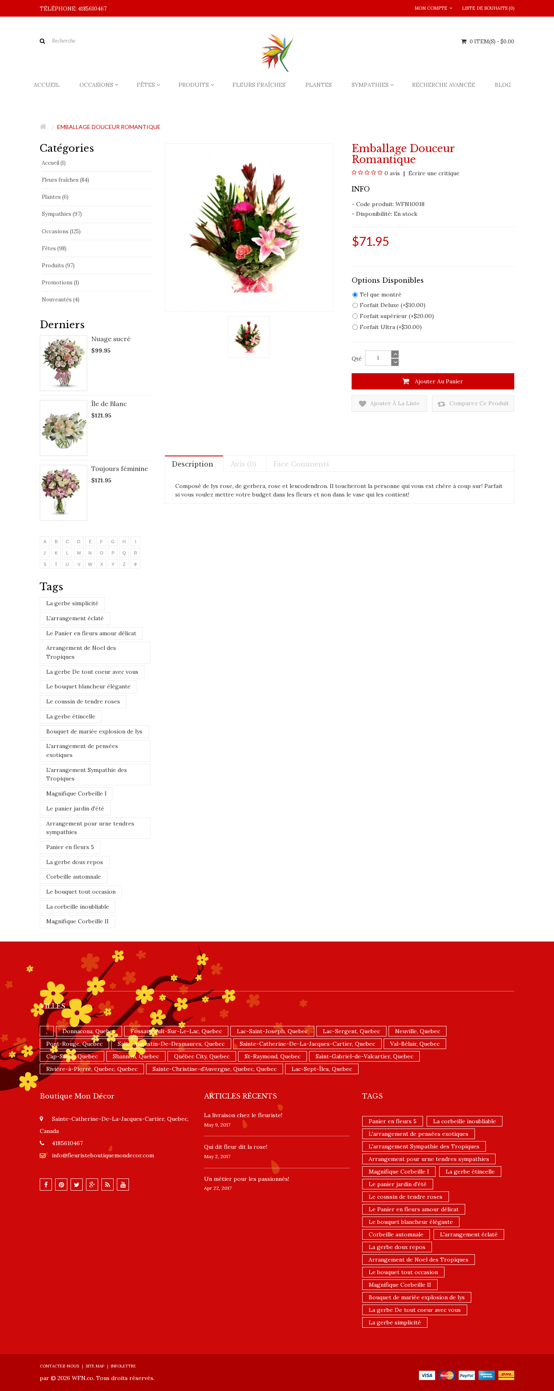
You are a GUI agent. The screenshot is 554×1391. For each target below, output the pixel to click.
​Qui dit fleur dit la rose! (235, 1146)
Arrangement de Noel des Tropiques (81, 652)
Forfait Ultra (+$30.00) (391, 327)
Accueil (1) (54, 162)
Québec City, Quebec (202, 1056)
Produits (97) (58, 265)
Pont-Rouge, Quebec (74, 1043)
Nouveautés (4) (60, 299)
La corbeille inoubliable (77, 906)
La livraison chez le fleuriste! (243, 1115)
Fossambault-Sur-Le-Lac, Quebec (176, 1031)
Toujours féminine (119, 468)
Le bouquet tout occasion (81, 891)
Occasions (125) (61, 231)
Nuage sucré (111, 338)
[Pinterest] (61, 1184)
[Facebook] (46, 1184)
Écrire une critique (433, 173)
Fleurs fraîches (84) (65, 179)
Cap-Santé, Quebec (72, 1056)
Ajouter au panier (438, 381)
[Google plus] (92, 1184)
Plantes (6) (55, 196)
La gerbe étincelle (70, 716)
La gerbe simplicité (72, 603)
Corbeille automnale (73, 876)
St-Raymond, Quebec (273, 1056)
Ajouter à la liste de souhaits (394, 406)
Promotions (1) (60, 282)
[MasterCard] (447, 1374)
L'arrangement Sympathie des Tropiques (86, 774)
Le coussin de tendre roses (83, 701)
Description (192, 464)
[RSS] (107, 1184)
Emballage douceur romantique (109, 126)
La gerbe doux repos (74, 862)
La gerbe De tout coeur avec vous (92, 671)
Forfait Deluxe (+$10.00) (392, 305)
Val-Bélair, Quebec (415, 1043)
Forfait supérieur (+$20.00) (397, 316)
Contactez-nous (59, 1366)
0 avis (392, 173)
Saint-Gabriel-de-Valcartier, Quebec (364, 1056)
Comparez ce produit (478, 403)
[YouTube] (123, 1184)
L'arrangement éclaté (75, 618)
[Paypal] (467, 1374)
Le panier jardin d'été (75, 808)
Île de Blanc (109, 403)
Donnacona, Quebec (89, 1031)
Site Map (95, 1366)
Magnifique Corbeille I (76, 793)
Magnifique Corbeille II (77, 921)
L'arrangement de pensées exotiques (82, 750)
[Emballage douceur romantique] (249, 336)
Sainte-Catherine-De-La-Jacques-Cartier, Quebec (307, 1043)
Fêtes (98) (54, 248)
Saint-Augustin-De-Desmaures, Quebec (171, 1043)
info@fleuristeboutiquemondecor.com (103, 1155)
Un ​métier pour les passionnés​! (246, 1178)
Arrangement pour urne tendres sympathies (90, 828)
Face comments (301, 464)
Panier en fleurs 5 (70, 847)
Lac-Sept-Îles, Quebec (322, 1069)
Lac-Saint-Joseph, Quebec (272, 1031)
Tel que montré (381, 294)
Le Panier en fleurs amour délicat (91, 633)
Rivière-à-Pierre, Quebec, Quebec (91, 1069)
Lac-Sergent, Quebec (351, 1031)
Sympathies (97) (62, 214)
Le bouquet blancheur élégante (88, 686)
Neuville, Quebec (417, 1031)
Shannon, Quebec (136, 1056)
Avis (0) (243, 464)
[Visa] (427, 1374)
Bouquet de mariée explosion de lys (94, 731)
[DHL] (506, 1374)
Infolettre (123, 1366)
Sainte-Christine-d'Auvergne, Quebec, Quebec (214, 1069)
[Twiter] (77, 1184)
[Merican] (487, 1374)
